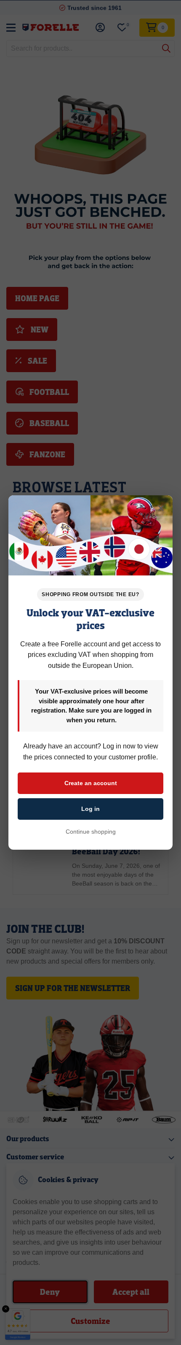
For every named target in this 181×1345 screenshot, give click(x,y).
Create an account (90, 783)
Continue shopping (91, 831)
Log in (90, 808)
